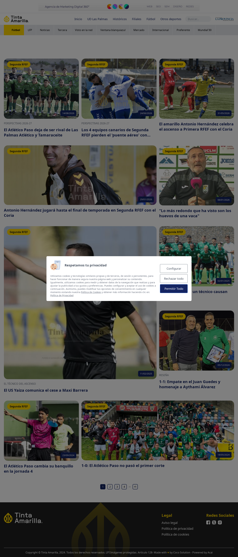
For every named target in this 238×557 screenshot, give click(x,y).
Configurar (174, 268)
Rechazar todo (174, 279)
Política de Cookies (91, 292)
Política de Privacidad (62, 295)
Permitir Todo (173, 289)
